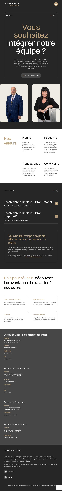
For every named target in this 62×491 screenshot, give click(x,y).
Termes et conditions (13, 485)
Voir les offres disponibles (32, 75)
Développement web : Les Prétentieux (39, 485)
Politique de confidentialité (24, 485)
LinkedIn (10, 477)
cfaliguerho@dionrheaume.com (33, 257)
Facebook (10, 471)
